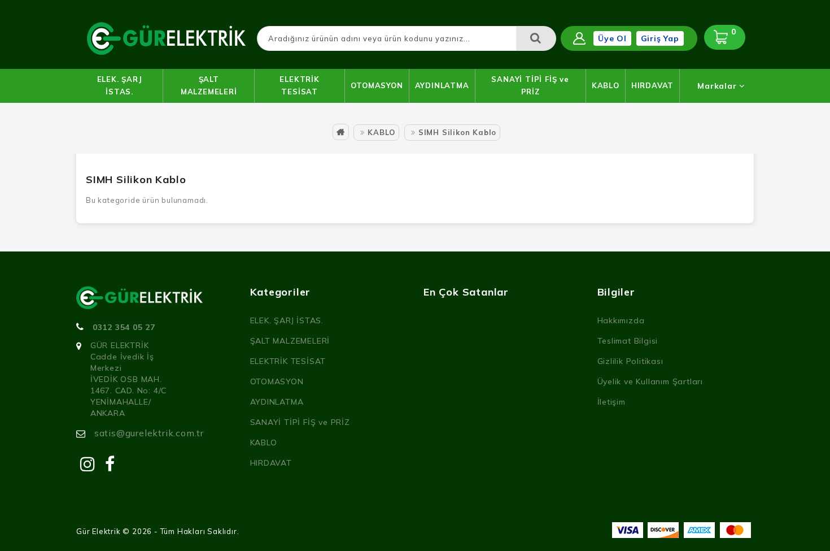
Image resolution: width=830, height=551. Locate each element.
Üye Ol (612, 38)
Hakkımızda (621, 320)
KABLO (605, 85)
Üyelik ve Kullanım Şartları (650, 381)
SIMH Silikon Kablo (457, 132)
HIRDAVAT (652, 85)
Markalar (718, 86)
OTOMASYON (377, 85)
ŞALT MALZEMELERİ (209, 85)
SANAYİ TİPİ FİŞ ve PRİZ (530, 85)
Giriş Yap (660, 38)
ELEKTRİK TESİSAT (299, 85)
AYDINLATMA (442, 85)
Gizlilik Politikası (630, 361)
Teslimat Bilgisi (627, 341)
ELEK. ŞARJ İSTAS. (119, 85)
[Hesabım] (579, 38)
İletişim (611, 402)
